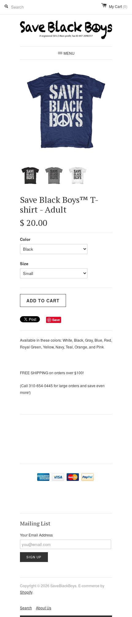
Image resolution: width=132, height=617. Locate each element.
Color (25, 239)
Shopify (26, 592)
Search (26, 607)
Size (24, 263)
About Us (43, 607)
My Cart (118, 6)
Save (56, 319)
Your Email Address (36, 534)
